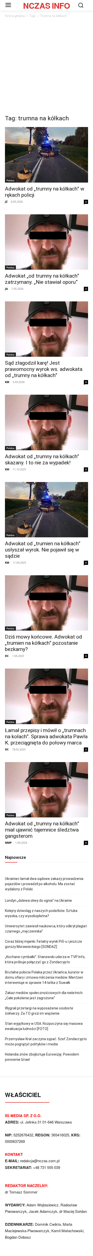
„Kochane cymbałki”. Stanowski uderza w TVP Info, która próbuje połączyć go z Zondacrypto (45, 959)
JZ (6, 201)
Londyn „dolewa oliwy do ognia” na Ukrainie (38, 900)
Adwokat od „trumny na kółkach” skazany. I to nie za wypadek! (42, 459)
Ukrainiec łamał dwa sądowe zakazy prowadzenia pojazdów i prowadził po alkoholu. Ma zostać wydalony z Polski (44, 884)
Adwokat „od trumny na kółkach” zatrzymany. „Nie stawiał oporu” (42, 279)
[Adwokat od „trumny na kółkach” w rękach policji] (46, 154)
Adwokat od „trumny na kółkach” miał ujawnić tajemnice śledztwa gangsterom (42, 830)
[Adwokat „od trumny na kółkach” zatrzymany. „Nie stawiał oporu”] (46, 242)
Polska (10, 180)
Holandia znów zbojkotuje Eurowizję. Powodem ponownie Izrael (42, 1057)
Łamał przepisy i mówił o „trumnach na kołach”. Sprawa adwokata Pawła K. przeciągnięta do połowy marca (46, 736)
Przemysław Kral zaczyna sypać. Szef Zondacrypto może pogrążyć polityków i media (46, 1041)
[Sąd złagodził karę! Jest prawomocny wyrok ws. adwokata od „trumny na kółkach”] (46, 329)
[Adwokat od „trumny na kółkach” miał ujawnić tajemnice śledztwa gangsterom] (46, 789)
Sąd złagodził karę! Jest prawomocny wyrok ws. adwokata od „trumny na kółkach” (43, 369)
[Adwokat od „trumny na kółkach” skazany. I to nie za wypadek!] (46, 422)
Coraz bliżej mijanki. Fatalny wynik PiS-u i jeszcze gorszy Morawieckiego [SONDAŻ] (43, 944)
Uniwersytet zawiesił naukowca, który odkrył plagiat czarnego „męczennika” (46, 928)
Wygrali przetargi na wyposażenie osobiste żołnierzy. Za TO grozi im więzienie (39, 1010)
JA (6, 288)
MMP (8, 842)
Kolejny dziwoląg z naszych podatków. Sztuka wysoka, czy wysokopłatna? (41, 913)
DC (7, 656)
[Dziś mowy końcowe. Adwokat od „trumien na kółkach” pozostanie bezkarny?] (46, 603)
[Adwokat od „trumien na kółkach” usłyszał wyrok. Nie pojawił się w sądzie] (46, 509)
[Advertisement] (46, 67)
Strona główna (15, 16)
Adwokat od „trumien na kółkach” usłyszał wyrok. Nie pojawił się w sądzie (42, 550)
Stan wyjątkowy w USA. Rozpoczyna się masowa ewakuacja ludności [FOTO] (44, 1026)
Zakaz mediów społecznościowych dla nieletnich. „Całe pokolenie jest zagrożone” (44, 995)
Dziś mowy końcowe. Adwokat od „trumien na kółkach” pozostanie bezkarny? (43, 643)
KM (7, 382)
